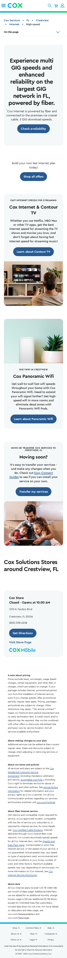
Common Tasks (32, 928)
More (32, 934)
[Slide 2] (32, 662)
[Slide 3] (35, 662)
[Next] (17, 580)
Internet (14, 24)
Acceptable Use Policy (32, 780)
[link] (3, 5)
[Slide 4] (39, 662)
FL (28, 20)
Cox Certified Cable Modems (28, 830)
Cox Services (12, 20)
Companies (50, 934)
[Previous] (7, 580)
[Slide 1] (28, 662)
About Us (15, 934)
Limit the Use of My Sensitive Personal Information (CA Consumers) (33, 946)
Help (49, 928)
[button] (50, 6)
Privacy (51, 940)
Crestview (42, 20)
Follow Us (15, 940)
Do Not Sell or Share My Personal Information (33, 950)
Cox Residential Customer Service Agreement (31, 772)
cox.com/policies (46, 802)
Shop (15, 928)
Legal (32, 940)
